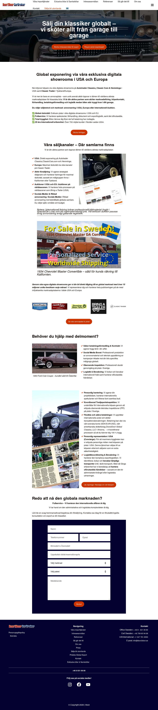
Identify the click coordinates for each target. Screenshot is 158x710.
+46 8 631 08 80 (79, 670)
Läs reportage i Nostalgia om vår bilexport (99, 484)
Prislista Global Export (78, 655)
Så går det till (78, 640)
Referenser (78, 637)
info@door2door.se (140, 640)
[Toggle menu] (152, 5)
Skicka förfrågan (79, 132)
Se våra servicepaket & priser (79, 321)
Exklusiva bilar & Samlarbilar (78, 662)
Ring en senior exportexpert (94, 47)
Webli (87, 705)
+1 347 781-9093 (141, 637)
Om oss (78, 644)
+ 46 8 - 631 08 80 (141, 630)
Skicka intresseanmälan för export (66, 47)
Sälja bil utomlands (52, 8)
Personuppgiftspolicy (17, 632)
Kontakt (36, 8)
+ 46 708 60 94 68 (141, 633)
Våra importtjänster (78, 630)
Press (78, 647)
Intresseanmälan (78, 633)
